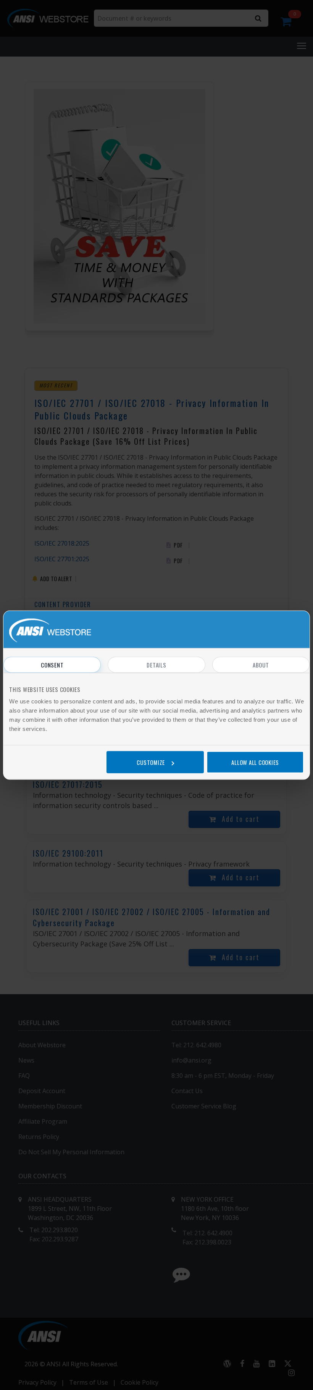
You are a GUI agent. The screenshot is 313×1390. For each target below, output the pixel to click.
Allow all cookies (255, 762)
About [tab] (261, 665)
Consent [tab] (52, 665)
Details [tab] (156, 665)
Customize (151, 762)
